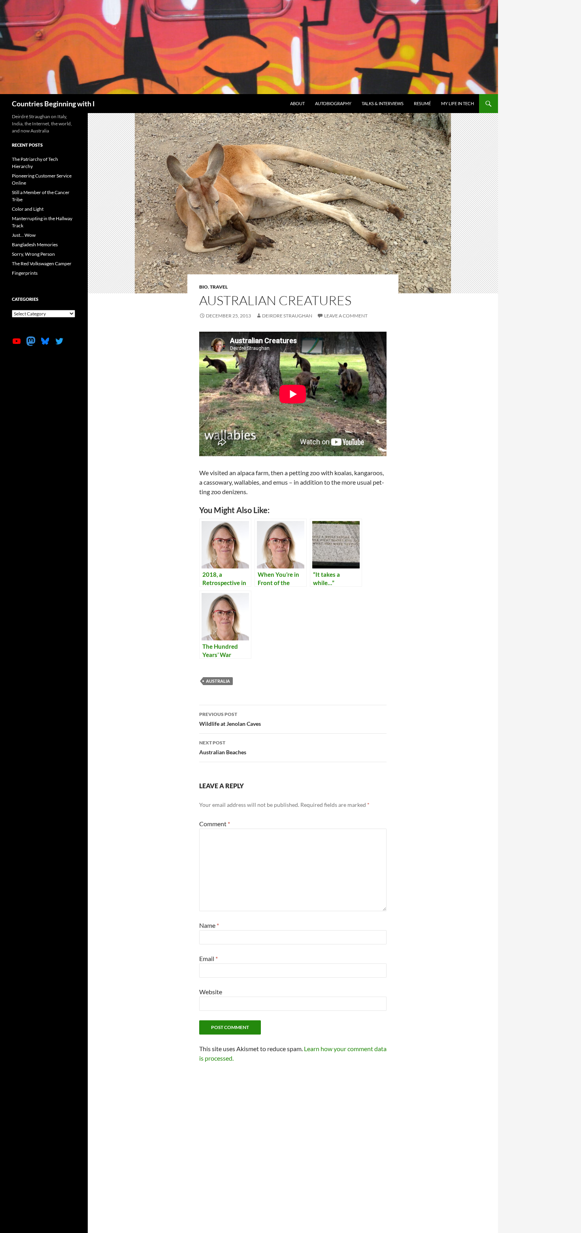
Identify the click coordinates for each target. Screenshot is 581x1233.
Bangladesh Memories (35, 244)
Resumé (422, 103)
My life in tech (457, 103)
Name (209, 925)
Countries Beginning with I (53, 103)
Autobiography (333, 103)
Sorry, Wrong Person (33, 254)
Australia (218, 681)
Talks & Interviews (383, 103)
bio (203, 287)
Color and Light (27, 209)
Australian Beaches (222, 747)
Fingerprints (25, 273)
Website (210, 991)
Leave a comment (346, 316)
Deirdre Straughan (287, 316)
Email (208, 958)
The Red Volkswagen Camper (42, 263)
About (297, 103)
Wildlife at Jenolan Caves (230, 719)
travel (219, 287)
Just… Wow (24, 235)
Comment (214, 823)
